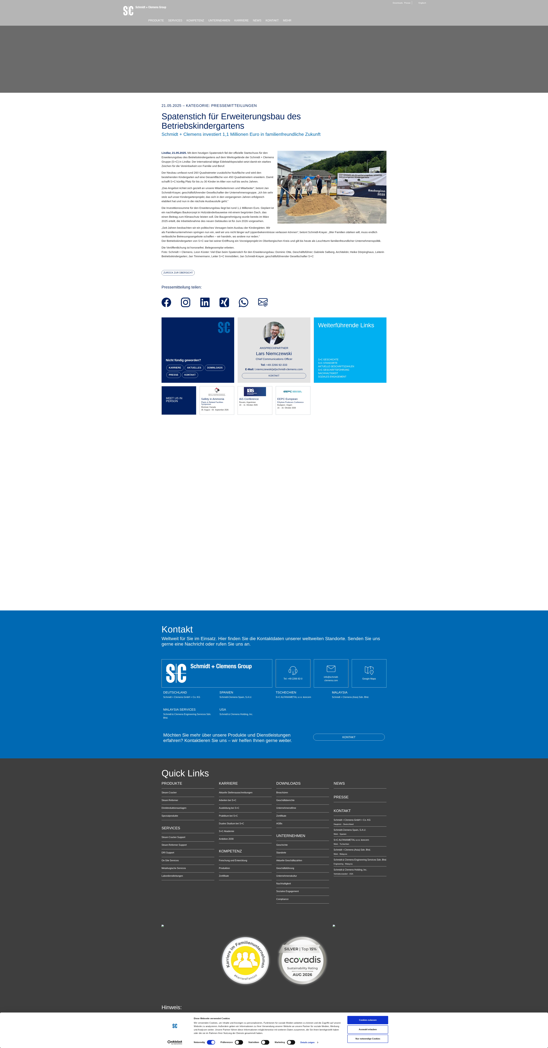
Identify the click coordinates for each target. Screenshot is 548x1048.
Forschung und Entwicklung (233, 860)
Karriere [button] (241, 20)
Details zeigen (307, 1042)
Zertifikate (224, 876)
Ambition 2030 (226, 839)
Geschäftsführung (285, 868)
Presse (407, 3)
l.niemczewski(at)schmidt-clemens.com (279, 369)
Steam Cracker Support (173, 837)
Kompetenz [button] (195, 20)
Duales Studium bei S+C (231, 823)
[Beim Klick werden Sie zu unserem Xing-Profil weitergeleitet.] (224, 302)
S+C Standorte (328, 363)
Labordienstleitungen (172, 876)
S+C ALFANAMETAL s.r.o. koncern (351, 840)
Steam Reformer (170, 800)
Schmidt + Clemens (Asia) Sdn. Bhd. (352, 850)
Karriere (228, 783)
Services (171, 828)
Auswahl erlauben (368, 1029)
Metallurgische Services (174, 868)
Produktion (224, 868)
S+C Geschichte (328, 359)
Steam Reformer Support (174, 845)
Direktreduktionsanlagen (174, 808)
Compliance (282, 899)
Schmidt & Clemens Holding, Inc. (350, 870)
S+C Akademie (226, 831)
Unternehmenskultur (286, 876)
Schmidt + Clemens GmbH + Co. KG (352, 820)
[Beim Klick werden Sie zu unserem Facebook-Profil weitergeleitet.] (166, 302)
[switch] (239, 1042)
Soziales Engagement (332, 376)
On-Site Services (170, 860)
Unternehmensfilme (286, 808)
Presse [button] (173, 375)
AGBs (279, 823)
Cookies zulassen (368, 1020)
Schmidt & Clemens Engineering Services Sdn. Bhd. (360, 860)
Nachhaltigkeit (328, 373)
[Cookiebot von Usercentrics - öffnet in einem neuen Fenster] (174, 1042)
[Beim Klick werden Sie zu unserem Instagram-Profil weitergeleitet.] (185, 302)
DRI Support (168, 852)
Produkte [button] (156, 20)
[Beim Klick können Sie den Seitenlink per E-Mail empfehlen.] (263, 302)
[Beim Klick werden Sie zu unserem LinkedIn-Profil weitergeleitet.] (205, 302)
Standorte (281, 852)
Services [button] (175, 20)
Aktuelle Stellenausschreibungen (235, 792)
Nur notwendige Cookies (367, 1038)
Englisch (422, 3)
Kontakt (274, 375)
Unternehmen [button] (219, 20)
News (257, 20)
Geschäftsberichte (285, 800)
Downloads (398, 3)
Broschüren (282, 792)
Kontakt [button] (272, 20)
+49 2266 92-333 (276, 364)
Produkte (172, 783)
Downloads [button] (215, 368)
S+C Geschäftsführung (333, 370)
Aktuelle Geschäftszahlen (336, 366)
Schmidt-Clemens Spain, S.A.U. (350, 830)
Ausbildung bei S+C (229, 808)
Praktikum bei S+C (228, 816)
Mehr (287, 20)
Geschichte (282, 845)
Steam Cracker (169, 792)
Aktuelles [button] (194, 368)
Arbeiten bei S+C (227, 800)
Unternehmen (290, 836)
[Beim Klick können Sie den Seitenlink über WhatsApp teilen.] (243, 302)
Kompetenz (230, 851)
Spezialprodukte (170, 816)
